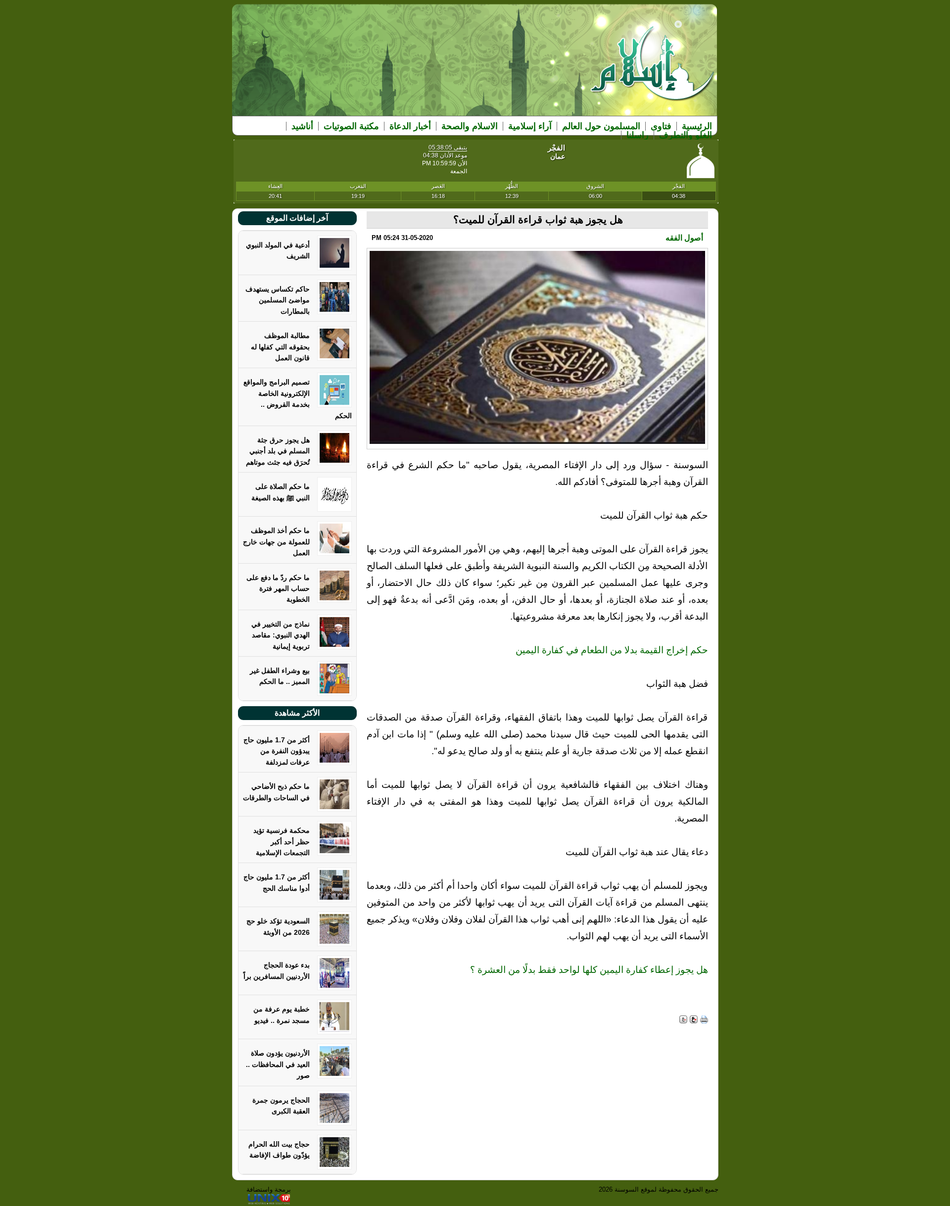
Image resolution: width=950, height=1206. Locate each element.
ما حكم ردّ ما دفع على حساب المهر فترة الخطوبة (278, 589)
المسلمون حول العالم (601, 126)
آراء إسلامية (530, 126)
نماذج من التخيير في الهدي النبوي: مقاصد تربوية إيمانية (280, 635)
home (652, 70)
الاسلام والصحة (469, 126)
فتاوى (661, 126)
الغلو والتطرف (685, 135)
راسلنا (637, 135)
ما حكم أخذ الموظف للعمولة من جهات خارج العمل (276, 542)
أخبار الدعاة (410, 126)
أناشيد (302, 126)
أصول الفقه (684, 238)
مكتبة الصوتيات (351, 126)
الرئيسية (697, 126)
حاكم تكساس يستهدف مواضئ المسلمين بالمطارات (277, 300)
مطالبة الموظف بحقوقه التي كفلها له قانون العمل (280, 347)
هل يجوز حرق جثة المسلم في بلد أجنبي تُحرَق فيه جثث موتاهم (278, 451)
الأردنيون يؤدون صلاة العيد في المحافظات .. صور (278, 1064)
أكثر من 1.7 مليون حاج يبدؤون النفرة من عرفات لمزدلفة (276, 751)
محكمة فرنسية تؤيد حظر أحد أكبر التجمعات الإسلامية (281, 841)
